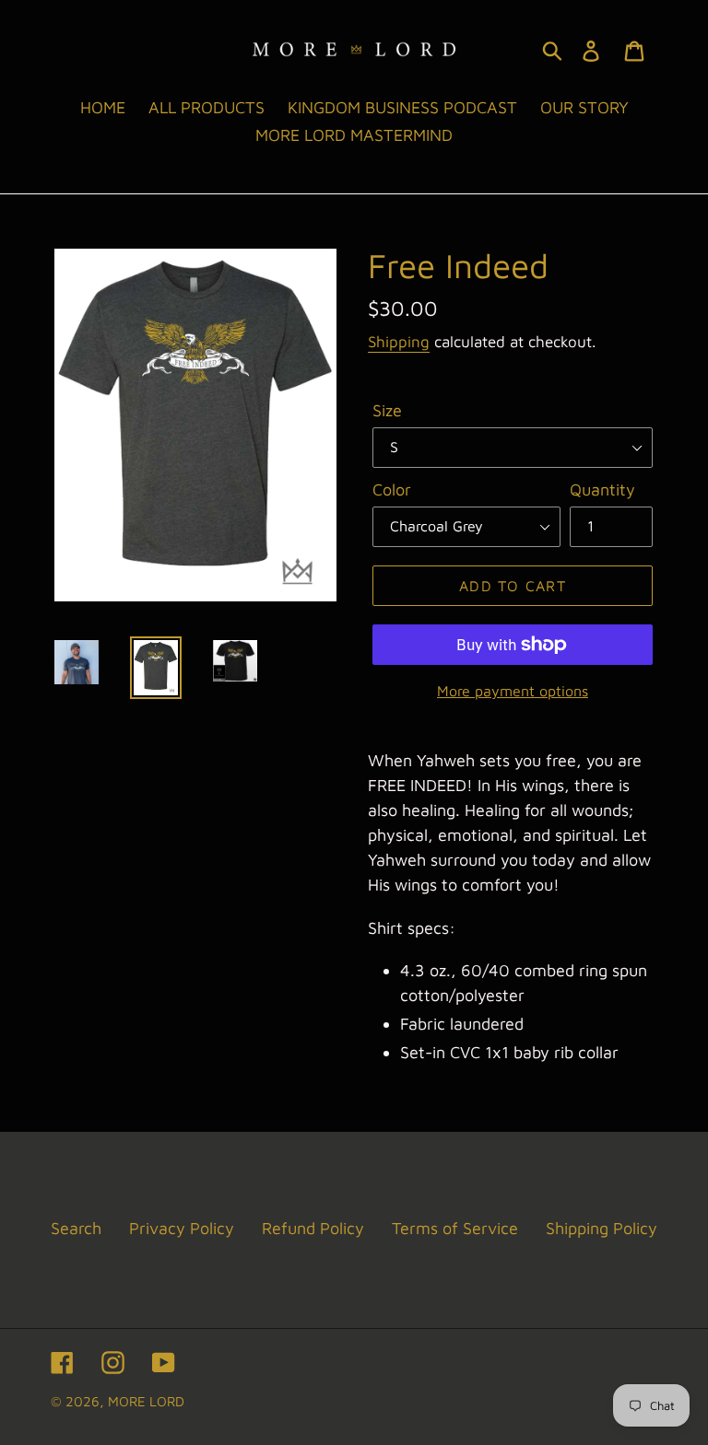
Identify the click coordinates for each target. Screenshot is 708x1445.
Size (387, 410)
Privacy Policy (181, 1228)
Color (391, 489)
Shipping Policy (601, 1228)
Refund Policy (313, 1228)
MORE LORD (146, 1401)
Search (76, 1228)
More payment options (512, 690)
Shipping (399, 341)
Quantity (602, 489)
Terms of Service (455, 1228)
